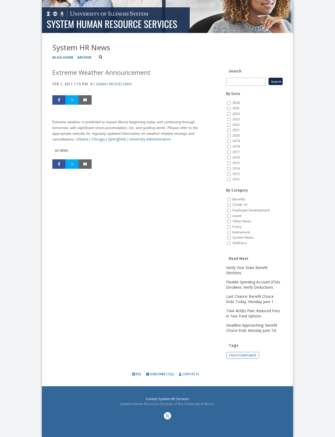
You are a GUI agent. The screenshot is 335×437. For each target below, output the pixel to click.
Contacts (190, 374)
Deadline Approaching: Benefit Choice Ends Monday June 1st (251, 328)
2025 (236, 108)
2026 (236, 102)
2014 (236, 168)
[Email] (85, 100)
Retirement (241, 232)
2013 (236, 174)
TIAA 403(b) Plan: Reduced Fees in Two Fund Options (253, 313)
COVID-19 (239, 205)
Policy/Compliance (242, 355)
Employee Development (251, 210)
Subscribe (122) (161, 374)
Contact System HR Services (167, 399)
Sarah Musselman (114, 83)
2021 (236, 130)
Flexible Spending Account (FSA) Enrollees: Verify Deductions (253, 284)
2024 (236, 113)
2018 (236, 146)
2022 (236, 124)
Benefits (238, 199)
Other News (241, 221)
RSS (138, 374)
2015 (236, 163)
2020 (236, 135)
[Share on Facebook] (58, 100)
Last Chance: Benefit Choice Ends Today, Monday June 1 (250, 299)
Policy (236, 227)
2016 (236, 157)
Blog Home (62, 57)
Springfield (117, 139)
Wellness (239, 243)
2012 (236, 179)
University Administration (150, 139)
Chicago (98, 139)
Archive (84, 57)
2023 (236, 119)
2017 (236, 152)
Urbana (82, 139)
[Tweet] (72, 100)
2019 (236, 141)
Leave (237, 216)
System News (243, 237)
